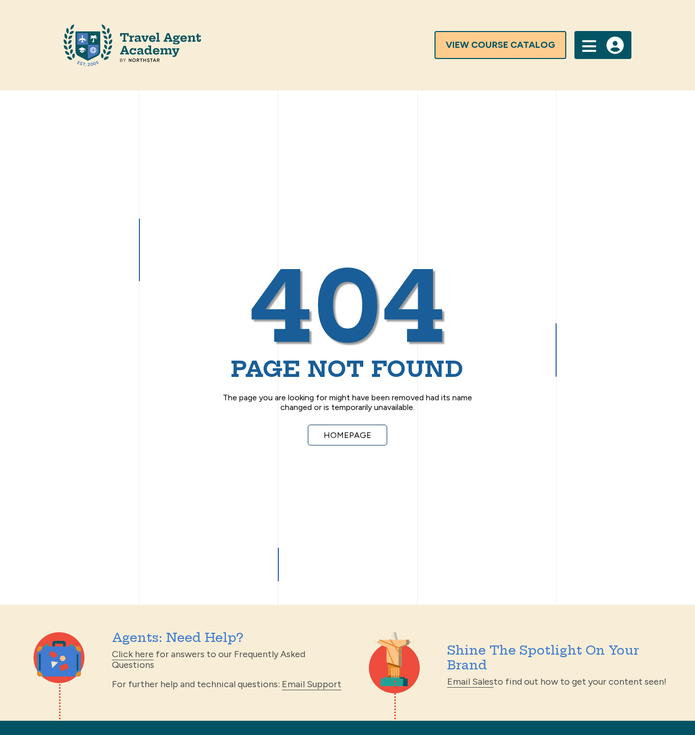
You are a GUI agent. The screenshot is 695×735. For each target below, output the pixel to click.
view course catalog (500, 44)
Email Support (311, 684)
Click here (133, 654)
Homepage (347, 434)
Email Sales (470, 681)
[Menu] (589, 45)
